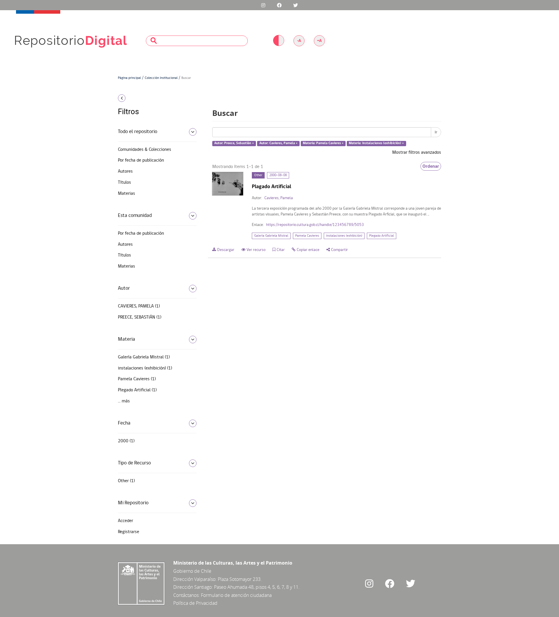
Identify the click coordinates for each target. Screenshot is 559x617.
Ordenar (430, 166)
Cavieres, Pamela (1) (139, 306)
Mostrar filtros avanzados (416, 152)
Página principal (129, 78)
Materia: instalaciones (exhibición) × (376, 143)
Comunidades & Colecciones (144, 149)
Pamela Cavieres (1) (137, 379)
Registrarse (128, 532)
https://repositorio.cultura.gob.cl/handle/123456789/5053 (315, 225)
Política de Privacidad (195, 603)
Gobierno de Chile (192, 571)
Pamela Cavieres (307, 236)
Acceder (125, 521)
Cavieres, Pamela (278, 198)
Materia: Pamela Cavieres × (323, 143)
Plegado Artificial (381, 236)
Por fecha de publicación (141, 160)
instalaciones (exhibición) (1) (145, 368)
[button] (155, 98)
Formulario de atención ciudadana (236, 595)
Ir (436, 132)
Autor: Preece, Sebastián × (234, 143)
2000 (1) (126, 441)
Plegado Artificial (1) (137, 390)
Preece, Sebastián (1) (139, 317)
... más (124, 401)
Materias (126, 193)
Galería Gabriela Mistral (271, 236)
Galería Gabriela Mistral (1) (144, 357)
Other (258, 175)
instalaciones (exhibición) (344, 236)
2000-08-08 (278, 175)
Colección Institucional (161, 78)
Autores (125, 171)
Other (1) (126, 481)
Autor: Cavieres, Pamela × (278, 143)
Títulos (124, 182)
